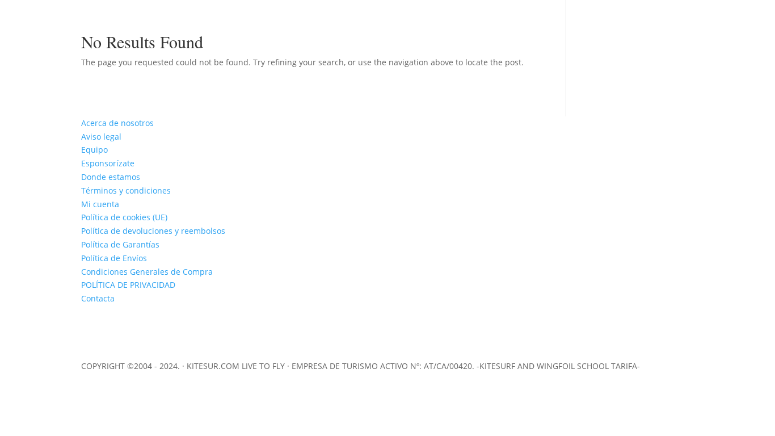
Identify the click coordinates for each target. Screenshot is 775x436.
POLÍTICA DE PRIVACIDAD (128, 284)
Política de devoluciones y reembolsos (153, 230)
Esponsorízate (107, 163)
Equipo (94, 149)
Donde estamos (110, 176)
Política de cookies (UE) (124, 217)
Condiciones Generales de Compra (147, 271)
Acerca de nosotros (117, 123)
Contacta (98, 298)
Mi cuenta (100, 204)
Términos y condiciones (126, 190)
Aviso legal (101, 136)
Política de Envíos (114, 258)
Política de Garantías (120, 244)
